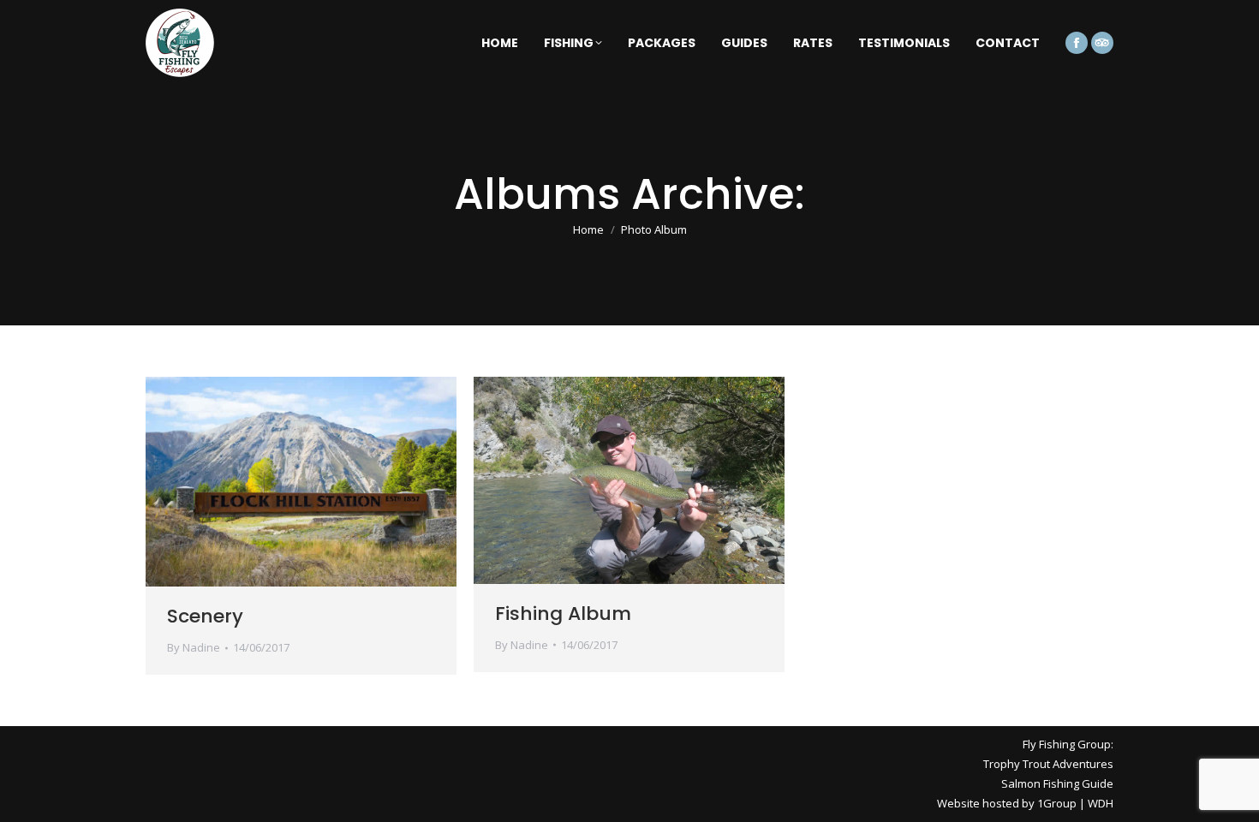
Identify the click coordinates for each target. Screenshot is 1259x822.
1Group (1057, 803)
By (193, 647)
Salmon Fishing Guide (1057, 783)
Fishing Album (563, 613)
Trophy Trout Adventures (1048, 763)
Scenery (205, 616)
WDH (1100, 803)
